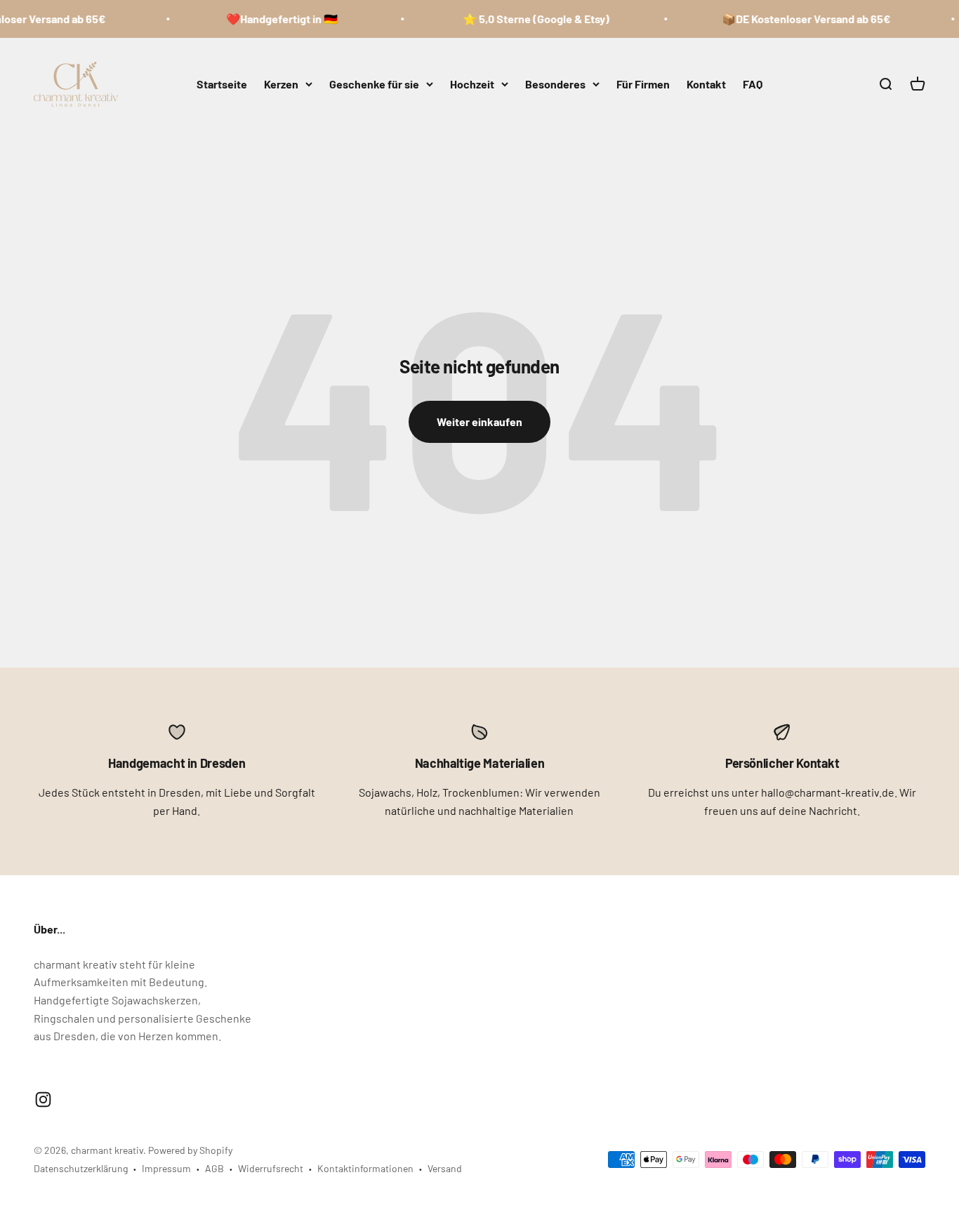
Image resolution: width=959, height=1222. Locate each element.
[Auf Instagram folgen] (43, 1099)
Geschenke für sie (374, 84)
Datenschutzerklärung (81, 1168)
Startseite (222, 84)
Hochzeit (472, 84)
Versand (445, 1168)
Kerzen (281, 84)
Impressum (166, 1168)
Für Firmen (643, 84)
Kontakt (706, 84)
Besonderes (555, 84)
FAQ (752, 84)
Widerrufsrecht (270, 1168)
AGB (214, 1168)
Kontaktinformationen (365, 1168)
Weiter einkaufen (479, 421)
